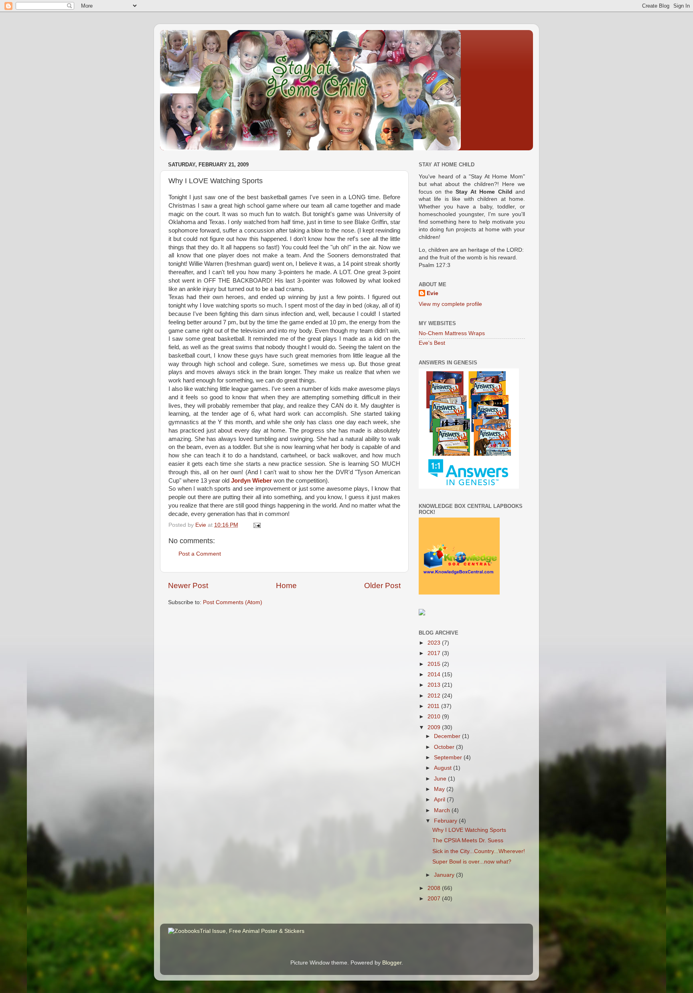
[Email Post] (256, 525)
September (449, 757)
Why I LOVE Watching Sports (469, 830)
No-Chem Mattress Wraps (452, 333)
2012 (435, 696)
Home (286, 585)
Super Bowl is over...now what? (471, 862)
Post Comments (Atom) (232, 602)
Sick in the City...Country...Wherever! (478, 851)
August (443, 768)
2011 (434, 706)
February (446, 821)
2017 (435, 653)
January (445, 875)
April (440, 800)
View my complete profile (450, 304)
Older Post (382, 585)
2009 (435, 727)
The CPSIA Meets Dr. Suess (467, 840)
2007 (435, 899)
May (440, 789)
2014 (435, 674)
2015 (435, 664)
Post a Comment (199, 554)
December (448, 736)
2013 (435, 685)
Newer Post (188, 585)
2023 (435, 643)
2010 (435, 717)
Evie (432, 293)
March (443, 810)
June (441, 779)
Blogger (391, 963)
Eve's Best (432, 343)
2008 (435, 888)
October (445, 747)
